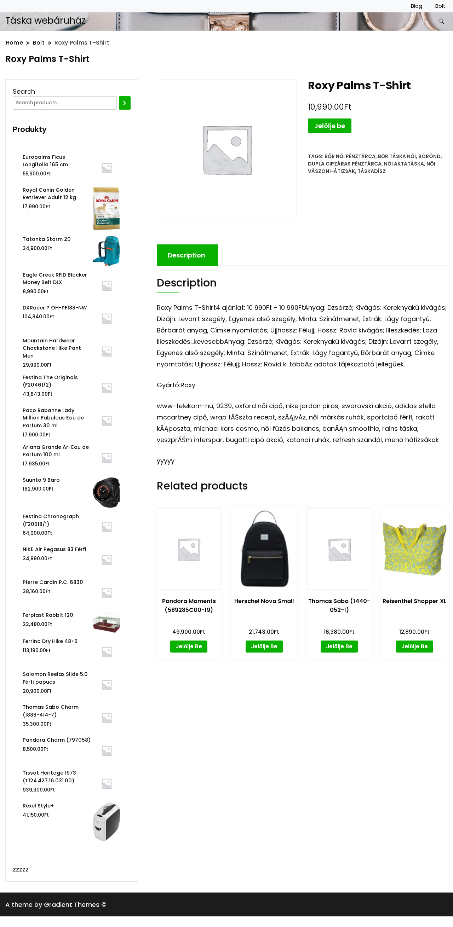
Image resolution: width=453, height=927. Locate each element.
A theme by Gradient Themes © (56, 904)
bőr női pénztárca (350, 156)
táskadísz (371, 171)
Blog (416, 6)
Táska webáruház (45, 20)
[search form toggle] (441, 21)
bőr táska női (397, 156)
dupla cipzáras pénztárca (345, 163)
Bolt (440, 6)
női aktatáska (404, 163)
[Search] (125, 103)
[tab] (186, 255)
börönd (429, 156)
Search (24, 91)
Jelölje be (329, 125)
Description (186, 255)
